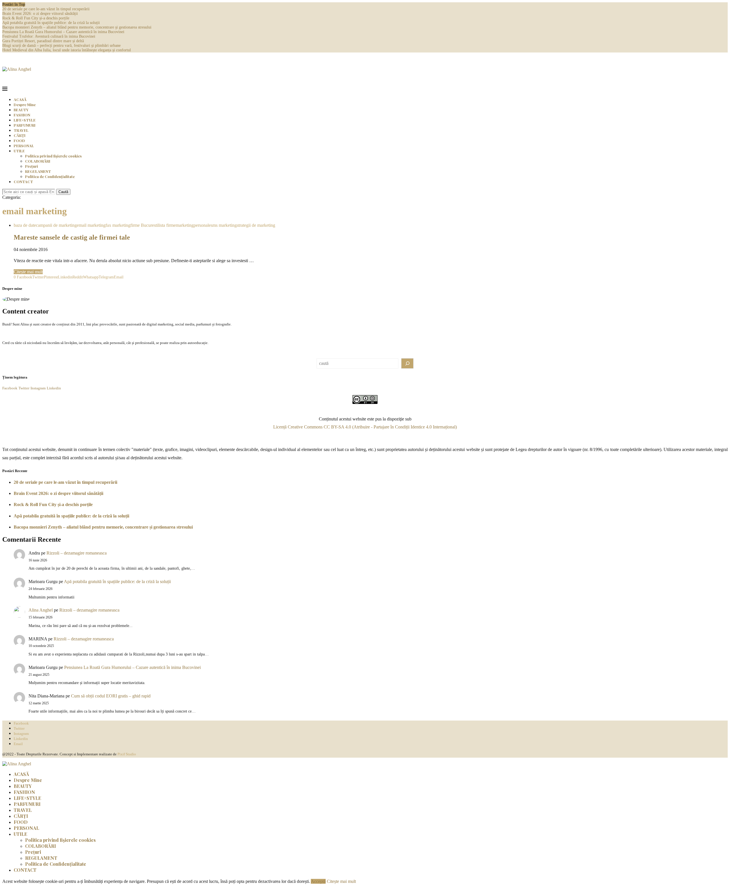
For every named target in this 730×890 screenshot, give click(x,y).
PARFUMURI (24, 125)
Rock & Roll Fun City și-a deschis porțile (35, 18)
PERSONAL (24, 145)
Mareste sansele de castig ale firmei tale (72, 237)
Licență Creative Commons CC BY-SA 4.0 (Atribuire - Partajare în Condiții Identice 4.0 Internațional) (365, 426)
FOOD (19, 140)
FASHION (22, 114)
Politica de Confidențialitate (50, 176)
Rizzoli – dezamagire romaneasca (76, 553)
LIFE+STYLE (25, 120)
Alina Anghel (41, 610)
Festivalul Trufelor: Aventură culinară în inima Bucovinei (48, 36)
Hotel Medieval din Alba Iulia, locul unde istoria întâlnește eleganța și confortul (66, 50)
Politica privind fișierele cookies (53, 155)
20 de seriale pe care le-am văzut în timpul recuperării (46, 9)
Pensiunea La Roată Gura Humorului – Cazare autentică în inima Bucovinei (63, 32)
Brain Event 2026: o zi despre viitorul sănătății (40, 13)
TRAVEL (21, 130)
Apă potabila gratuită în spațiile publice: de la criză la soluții (51, 23)
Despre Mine (25, 104)
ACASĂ (20, 99)
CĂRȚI (19, 135)
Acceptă (318, 881)
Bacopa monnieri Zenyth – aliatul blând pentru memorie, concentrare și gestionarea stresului (76, 27)
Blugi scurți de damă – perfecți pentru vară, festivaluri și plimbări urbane (61, 45)
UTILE (19, 150)
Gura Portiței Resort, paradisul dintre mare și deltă (43, 41)
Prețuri (31, 166)
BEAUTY (21, 109)
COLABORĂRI (37, 161)
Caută (63, 192)
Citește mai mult (28, 271)
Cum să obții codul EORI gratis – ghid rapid (111, 695)
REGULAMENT (38, 171)
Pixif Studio (126, 754)
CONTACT (23, 181)
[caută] (407, 363)
